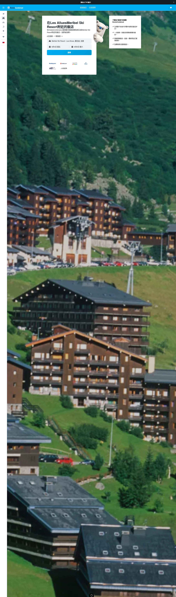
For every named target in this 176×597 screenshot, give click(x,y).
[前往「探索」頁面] (3, 31)
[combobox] (55, 36)
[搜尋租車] (3, 22)
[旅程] (3, 37)
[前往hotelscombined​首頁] (15, 8)
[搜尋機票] (3, 14)
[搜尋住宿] (3, 18)
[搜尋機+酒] (3, 27)
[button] (174, 2)
